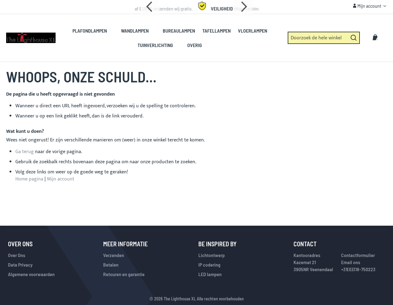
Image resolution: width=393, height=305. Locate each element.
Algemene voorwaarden (31, 274)
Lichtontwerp (211, 255)
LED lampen (210, 274)
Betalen (111, 264)
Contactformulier (358, 255)
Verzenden (113, 255)
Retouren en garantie (124, 274)
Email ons (350, 262)
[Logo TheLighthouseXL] (31, 38)
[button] (369, 5)
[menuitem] (93, 30)
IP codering (209, 264)
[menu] (173, 37)
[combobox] (324, 38)
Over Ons (16, 255)
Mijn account (60, 179)
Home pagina (29, 179)
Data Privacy (20, 264)
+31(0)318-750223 (358, 269)
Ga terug (24, 152)
